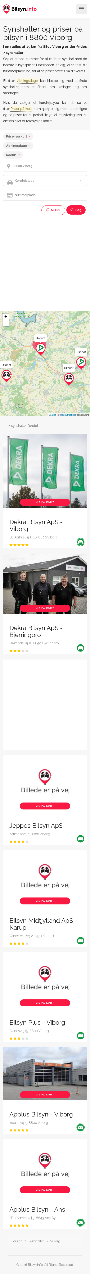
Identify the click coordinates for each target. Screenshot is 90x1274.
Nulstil (55, 210)
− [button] (5, 323)
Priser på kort (16, 136)
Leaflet (52, 414)
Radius (11, 155)
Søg (78, 210)
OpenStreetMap (68, 414)
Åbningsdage (16, 146)
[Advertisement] (45, 262)
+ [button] (5, 316)
